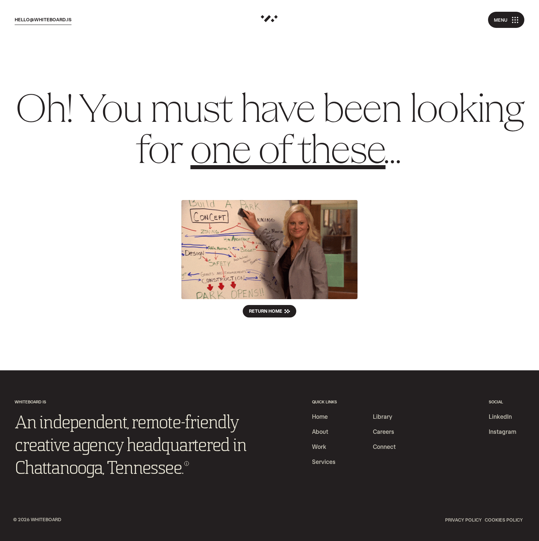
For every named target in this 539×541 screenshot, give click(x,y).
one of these (287, 152)
